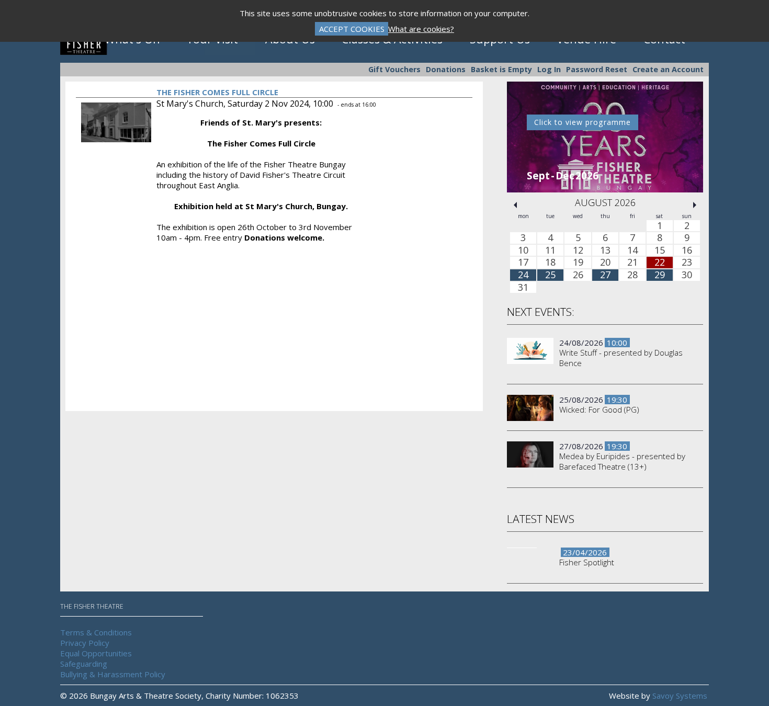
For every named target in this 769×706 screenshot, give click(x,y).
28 (632, 275)
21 (632, 263)
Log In (549, 69)
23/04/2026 (585, 552)
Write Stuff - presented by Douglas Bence (621, 357)
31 (523, 287)
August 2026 (605, 202)
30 (687, 275)
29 (659, 275)
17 (523, 263)
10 (523, 250)
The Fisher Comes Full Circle (217, 92)
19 (578, 263)
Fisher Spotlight (586, 562)
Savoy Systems (679, 695)
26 (578, 275)
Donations (446, 69)
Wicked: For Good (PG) (599, 409)
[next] (695, 205)
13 (605, 250)
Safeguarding (83, 663)
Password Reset (596, 69)
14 (632, 250)
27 (605, 275)
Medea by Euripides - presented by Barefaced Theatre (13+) (622, 461)
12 (578, 250)
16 (687, 250)
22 (659, 263)
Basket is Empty (501, 69)
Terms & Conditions (96, 632)
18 (550, 263)
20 (605, 263)
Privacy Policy (84, 642)
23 (687, 263)
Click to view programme (582, 122)
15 (659, 250)
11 (550, 250)
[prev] (515, 205)
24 (523, 275)
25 (550, 275)
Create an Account (668, 69)
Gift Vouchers (394, 69)
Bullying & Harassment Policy (112, 674)
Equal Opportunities (96, 653)
